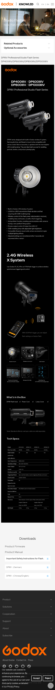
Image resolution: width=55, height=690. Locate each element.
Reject (48, 678)
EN (48, 4)
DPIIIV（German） (14, 567)
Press (30, 660)
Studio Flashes (23, 25)
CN (42, 4)
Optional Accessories (15, 47)
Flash (13, 25)
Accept (36, 678)
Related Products (13, 43)
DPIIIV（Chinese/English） (18, 576)
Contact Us (21, 660)
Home (6, 25)
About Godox (9, 660)
